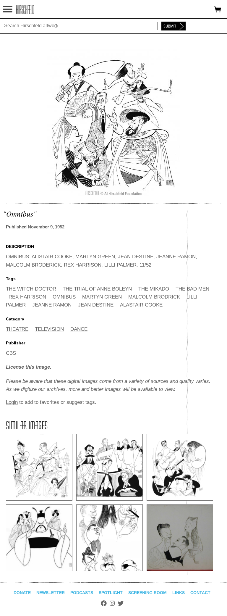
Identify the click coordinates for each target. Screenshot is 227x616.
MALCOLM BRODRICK (154, 297)
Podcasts (81, 592)
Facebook (104, 603)
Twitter (121, 603)
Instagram (112, 603)
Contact (200, 592)
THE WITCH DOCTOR (31, 289)
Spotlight (111, 592)
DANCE (78, 329)
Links (178, 592)
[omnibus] (113, 195)
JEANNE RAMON (52, 305)
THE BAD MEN (192, 289)
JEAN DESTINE (96, 305)
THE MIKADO (153, 289)
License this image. (28, 367)
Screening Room (147, 592)
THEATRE (17, 329)
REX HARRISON (27, 297)
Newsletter (50, 592)
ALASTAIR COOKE (141, 305)
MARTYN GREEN (102, 297)
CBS (11, 353)
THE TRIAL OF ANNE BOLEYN (97, 289)
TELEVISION (49, 329)
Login (12, 402)
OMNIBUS (64, 297)
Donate (22, 592)
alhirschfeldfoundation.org (25, 9)
